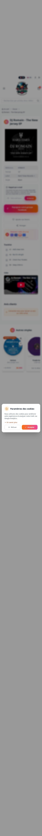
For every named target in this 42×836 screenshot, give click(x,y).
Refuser (14, 427)
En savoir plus (12, 422)
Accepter (31, 427)
